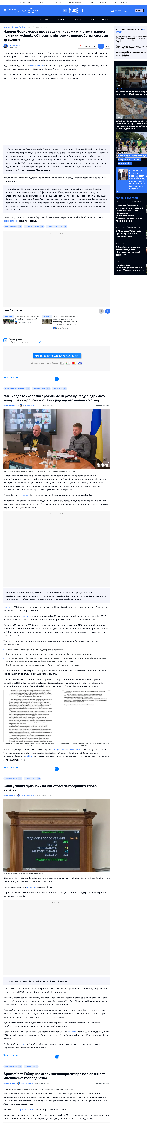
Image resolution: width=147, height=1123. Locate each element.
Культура (90, 2)
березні (9, 607)
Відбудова (39, 2)
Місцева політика (121, 2)
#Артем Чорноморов (55, 226)
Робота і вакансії (55, 2)
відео (105, 19)
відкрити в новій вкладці (103, 405)
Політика (23, 27)
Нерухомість (104, 2)
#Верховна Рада (10, 226)
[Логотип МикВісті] (76, 10)
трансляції (31, 887)
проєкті (24, 495)
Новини (15, 27)
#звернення (58, 389)
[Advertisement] (56, 271)
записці (24, 616)
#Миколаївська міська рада (14, 389)
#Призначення (30, 778)
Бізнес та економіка (74, 2)
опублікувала (37, 65)
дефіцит (29, 756)
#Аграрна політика (32, 226)
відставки (72, 1031)
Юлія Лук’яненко (29, 405)
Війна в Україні (25, 2)
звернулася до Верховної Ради (66, 749)
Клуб (140, 11)
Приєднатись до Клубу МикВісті (58, 355)
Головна (6, 27)
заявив (21, 1044)
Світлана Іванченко (27, 795)
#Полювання (29, 1066)
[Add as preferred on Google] (65, 10)
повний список (10, 220)
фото (92, 19)
